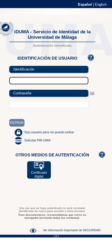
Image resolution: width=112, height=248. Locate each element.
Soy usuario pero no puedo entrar (49, 132)
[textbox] (48, 104)
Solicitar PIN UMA (37, 140)
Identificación (23, 69)
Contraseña (22, 93)
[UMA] (8, 35)
